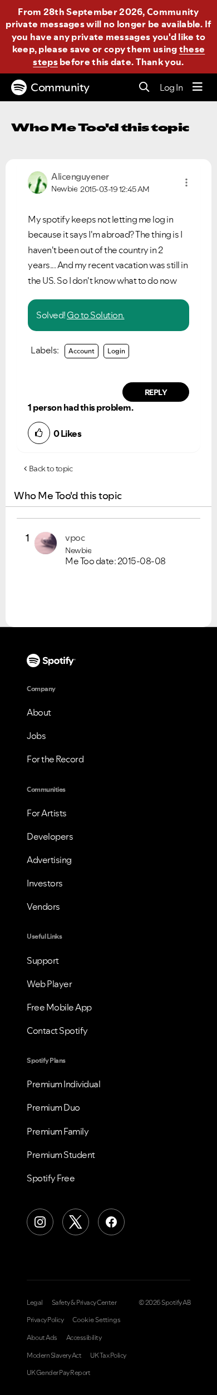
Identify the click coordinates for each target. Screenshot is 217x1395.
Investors (45, 883)
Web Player (49, 984)
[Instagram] (40, 1222)
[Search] (144, 87)
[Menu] (197, 87)
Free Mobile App (59, 1007)
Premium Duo (53, 1107)
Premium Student (61, 1154)
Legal (35, 1302)
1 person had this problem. (80, 407)
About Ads (42, 1337)
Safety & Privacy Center (84, 1302)
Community (60, 87)
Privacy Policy (45, 1319)
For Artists (47, 813)
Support (43, 960)
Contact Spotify (57, 1030)
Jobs (36, 735)
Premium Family (57, 1131)
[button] (186, 182)
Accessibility (84, 1337)
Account (81, 351)
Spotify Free (51, 1178)
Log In (171, 87)
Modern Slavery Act (54, 1355)
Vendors (43, 906)
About (39, 712)
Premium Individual (63, 1084)
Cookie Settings (96, 1319)
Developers (50, 836)
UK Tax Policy (108, 1355)
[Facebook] (111, 1222)
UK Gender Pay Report (58, 1372)
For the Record (55, 759)
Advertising (49, 860)
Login (116, 351)
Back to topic (51, 468)
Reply (156, 392)
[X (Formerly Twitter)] (75, 1222)
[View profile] (37, 181)
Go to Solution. (96, 315)
